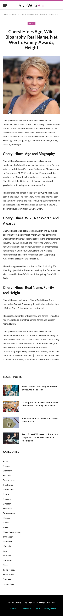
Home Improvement (12, 532)
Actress (6, 466)
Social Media (8, 574)
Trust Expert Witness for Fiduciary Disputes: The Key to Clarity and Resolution (40, 437)
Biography (7, 470)
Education (7, 508)
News (5, 565)
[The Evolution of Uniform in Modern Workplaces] (11, 422)
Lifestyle (7, 546)
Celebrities (8, 485)
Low (5, 551)
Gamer (6, 522)
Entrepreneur (9, 513)
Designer (7, 499)
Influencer (8, 536)
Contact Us (26, 608)
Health (6, 527)
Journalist (7, 541)
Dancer (6, 494)
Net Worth (8, 560)
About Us (14, 608)
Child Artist (8, 489)
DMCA (37, 608)
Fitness (6, 518)
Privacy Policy (50, 608)
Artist (31, 23)
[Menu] (5, 5)
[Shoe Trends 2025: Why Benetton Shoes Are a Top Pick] (11, 390)
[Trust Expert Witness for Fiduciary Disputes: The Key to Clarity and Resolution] (11, 438)
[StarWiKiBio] (31, 5)
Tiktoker (7, 579)
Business (7, 475)
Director (7, 503)
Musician (7, 555)
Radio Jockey (9, 570)
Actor (5, 461)
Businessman (9, 480)
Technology (8, 584)
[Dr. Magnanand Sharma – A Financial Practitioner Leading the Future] (11, 406)
